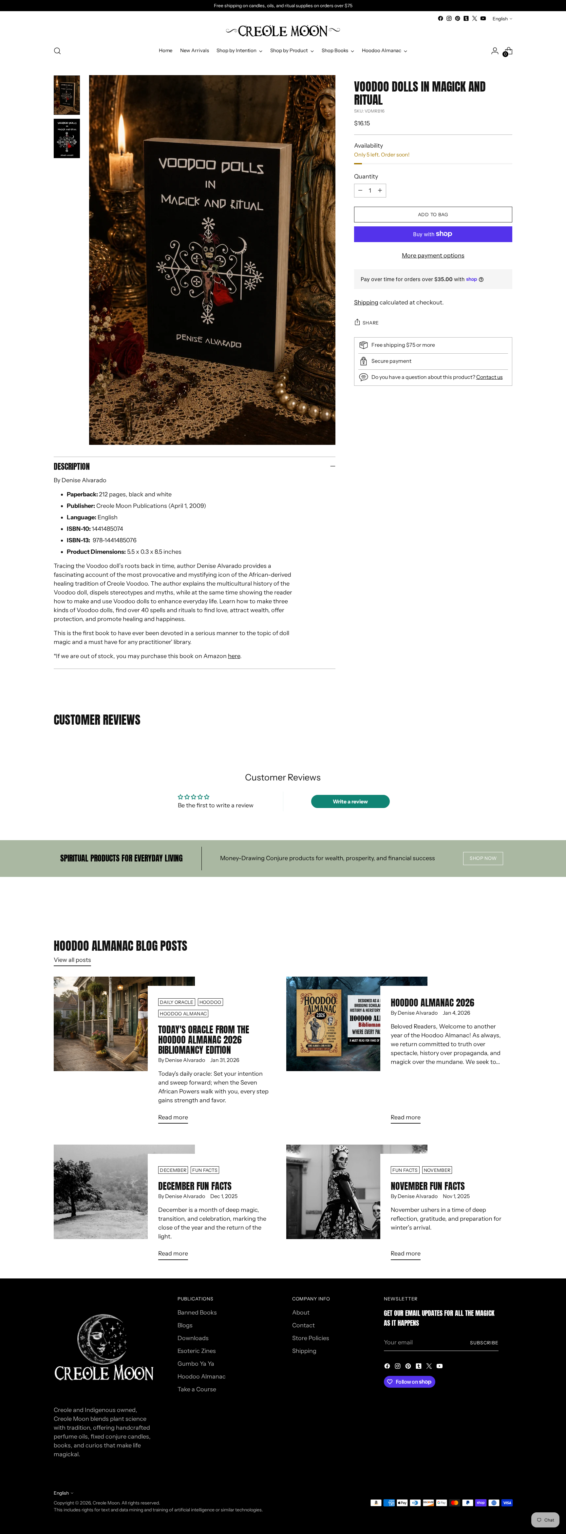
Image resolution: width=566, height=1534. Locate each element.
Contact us (489, 376)
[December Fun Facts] (124, 1205)
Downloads (193, 1338)
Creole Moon (106, 1502)
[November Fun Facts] (356, 1205)
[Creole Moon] (283, 31)
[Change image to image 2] (67, 138)
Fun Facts (204, 1170)
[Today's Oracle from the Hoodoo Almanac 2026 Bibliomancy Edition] (124, 1053)
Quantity (366, 176)
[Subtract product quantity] (360, 190)
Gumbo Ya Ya (196, 1363)
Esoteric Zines (197, 1351)
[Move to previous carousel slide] (491, 904)
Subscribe (484, 1342)
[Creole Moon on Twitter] (475, 18)
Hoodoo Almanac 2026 (432, 1002)
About (301, 1312)
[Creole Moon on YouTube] (483, 18)
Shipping (366, 302)
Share (371, 322)
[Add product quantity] (380, 190)
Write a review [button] (350, 801)
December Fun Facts (195, 1186)
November (437, 1170)
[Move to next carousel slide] (506, 903)
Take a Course (197, 1389)
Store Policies (310, 1338)
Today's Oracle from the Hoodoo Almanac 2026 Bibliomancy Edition (203, 1040)
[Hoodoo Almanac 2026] (356, 1053)
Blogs (185, 1325)
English (500, 18)
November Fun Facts (428, 1186)
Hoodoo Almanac (202, 1376)
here (234, 656)
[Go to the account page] (494, 50)
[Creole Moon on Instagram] (449, 18)
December (173, 1170)
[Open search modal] (57, 50)
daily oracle (176, 1002)
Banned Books (197, 1312)
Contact (303, 1325)
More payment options (433, 255)
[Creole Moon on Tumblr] (466, 18)
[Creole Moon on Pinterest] (458, 18)
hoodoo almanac (183, 1013)
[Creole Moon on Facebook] (440, 18)
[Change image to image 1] (67, 95)
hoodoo (210, 1002)
